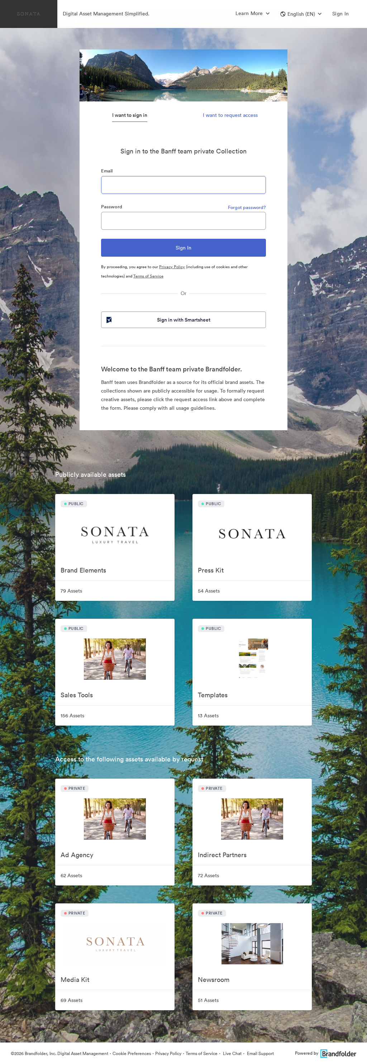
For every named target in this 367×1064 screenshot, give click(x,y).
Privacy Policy (172, 267)
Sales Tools (77, 695)
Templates (213, 695)
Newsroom (213, 979)
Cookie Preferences (132, 1053)
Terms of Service (148, 276)
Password (111, 207)
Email (107, 171)
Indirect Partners (222, 855)
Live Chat (232, 1053)
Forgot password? (247, 207)
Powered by (306, 1053)
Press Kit (211, 570)
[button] (301, 14)
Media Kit (75, 979)
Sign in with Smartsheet (183, 319)
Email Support (260, 1053)
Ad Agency (77, 855)
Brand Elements (83, 570)
